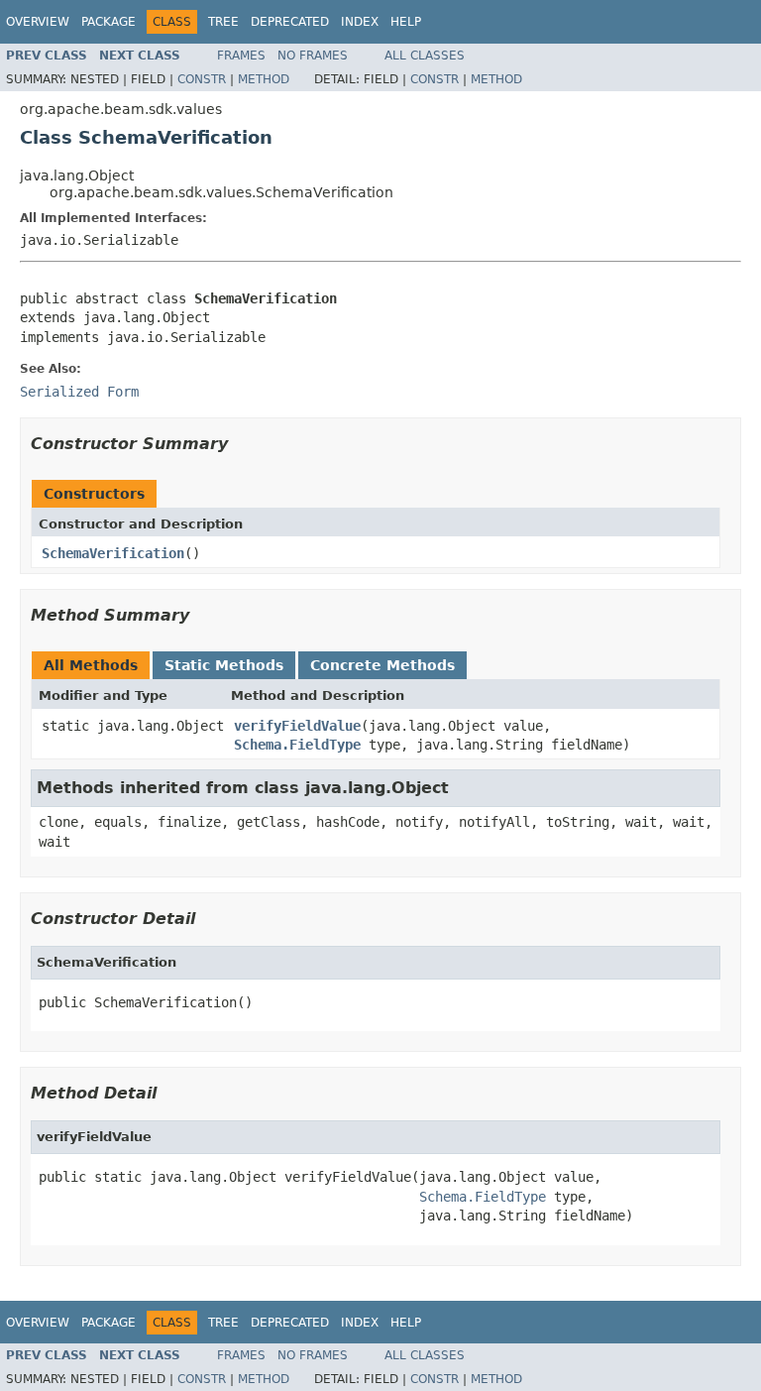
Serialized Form (79, 392)
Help (405, 22)
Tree (223, 22)
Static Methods (223, 665)
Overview (37, 22)
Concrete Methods (382, 665)
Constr (201, 79)
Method (263, 79)
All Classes (424, 55)
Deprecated (290, 22)
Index (360, 22)
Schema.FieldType (297, 745)
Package (108, 22)
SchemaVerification (113, 553)
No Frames (312, 55)
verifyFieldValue (297, 726)
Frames (241, 55)
